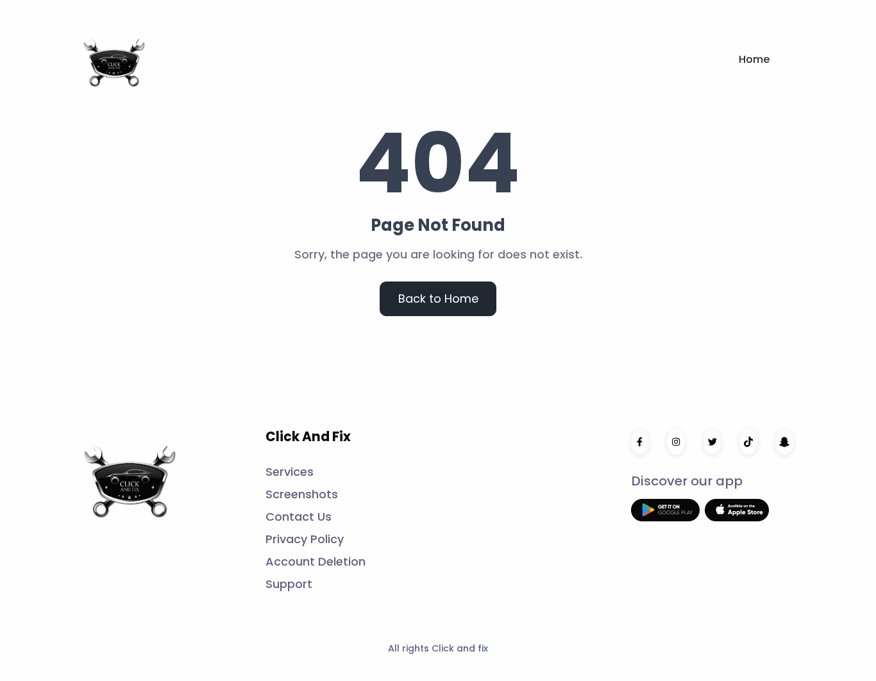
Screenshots (301, 494)
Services (289, 472)
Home (754, 59)
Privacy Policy (304, 539)
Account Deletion (315, 561)
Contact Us (298, 517)
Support (288, 584)
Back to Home (438, 298)
